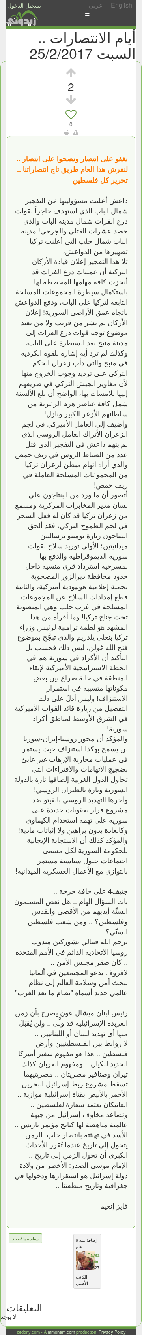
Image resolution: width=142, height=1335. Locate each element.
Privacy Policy (112, 1332)
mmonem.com (61, 1332)
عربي (96, 4)
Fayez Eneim (94, 1258)
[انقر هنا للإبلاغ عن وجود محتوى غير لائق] (75, 132)
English (121, 4)
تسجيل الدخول (24, 5)
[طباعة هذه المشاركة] (66, 132)
